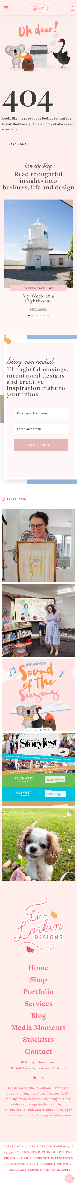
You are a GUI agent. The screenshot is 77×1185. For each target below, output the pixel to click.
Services (39, 1003)
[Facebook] (35, 1078)
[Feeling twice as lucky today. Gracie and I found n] (38, 844)
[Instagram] (42, 1078)
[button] (5, 7)
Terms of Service (44, 1170)
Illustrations (35, 288)
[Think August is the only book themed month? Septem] (38, 769)
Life (50, 288)
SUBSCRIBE (41, 445)
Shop (38, 979)
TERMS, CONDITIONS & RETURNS (45, 1152)
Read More (38, 309)
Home (38, 967)
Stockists (38, 1039)
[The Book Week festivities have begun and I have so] (38, 695)
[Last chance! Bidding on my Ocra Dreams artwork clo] (38, 545)
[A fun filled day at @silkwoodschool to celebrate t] (38, 620)
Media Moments (38, 1027)
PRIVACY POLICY (18, 1158)
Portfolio (38, 991)
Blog (38, 1015)
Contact (38, 1051)
